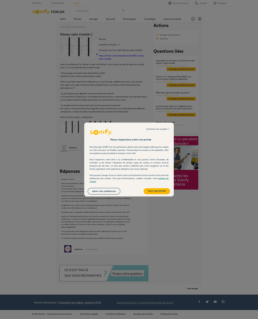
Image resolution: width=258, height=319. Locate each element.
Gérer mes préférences (104, 191)
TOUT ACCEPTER (157, 191)
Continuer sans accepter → (157, 129)
